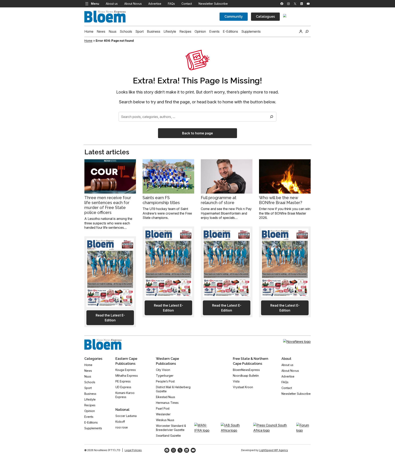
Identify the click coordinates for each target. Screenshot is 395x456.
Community (233, 16)
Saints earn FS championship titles (161, 200)
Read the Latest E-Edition (110, 317)
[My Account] (300, 31)
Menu (95, 3)
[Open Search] (307, 31)
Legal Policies (133, 450)
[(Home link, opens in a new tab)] (102, 344)
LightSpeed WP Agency (273, 450)
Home (88, 40)
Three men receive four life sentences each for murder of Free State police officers (107, 205)
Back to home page (197, 133)
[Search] (271, 116)
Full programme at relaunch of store (218, 200)
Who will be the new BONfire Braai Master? (280, 200)
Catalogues (265, 16)
